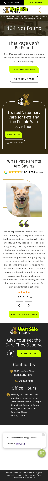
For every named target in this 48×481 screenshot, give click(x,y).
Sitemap (31, 478)
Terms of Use (35, 475)
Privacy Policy (22, 475)
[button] (42, 10)
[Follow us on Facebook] (10, 353)
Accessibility (19, 478)
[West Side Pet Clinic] (15, 10)
